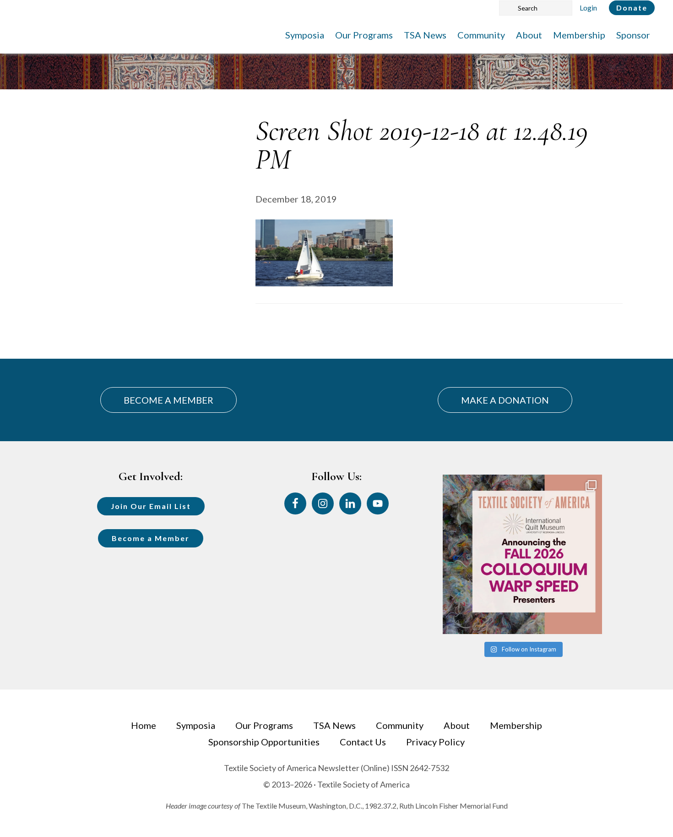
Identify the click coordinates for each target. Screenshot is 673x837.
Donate (631, 7)
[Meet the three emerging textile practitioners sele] (522, 554)
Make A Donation (505, 399)
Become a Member (151, 538)
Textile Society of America (109, 34)
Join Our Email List (151, 506)
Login (588, 7)
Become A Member (168, 399)
